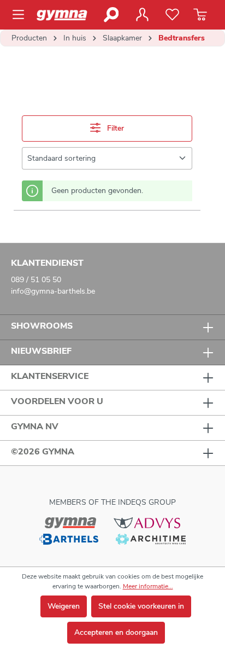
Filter (114, 128)
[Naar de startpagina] (66, 15)
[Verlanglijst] (172, 15)
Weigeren (64, 606)
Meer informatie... (148, 586)
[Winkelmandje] (200, 15)
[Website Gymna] (70, 522)
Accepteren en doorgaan (116, 632)
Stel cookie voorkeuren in (141, 606)
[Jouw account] (142, 15)
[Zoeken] (111, 15)
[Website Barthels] (68, 538)
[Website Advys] (147, 522)
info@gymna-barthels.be (53, 291)
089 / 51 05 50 (36, 280)
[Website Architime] (151, 538)
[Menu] (21, 15)
